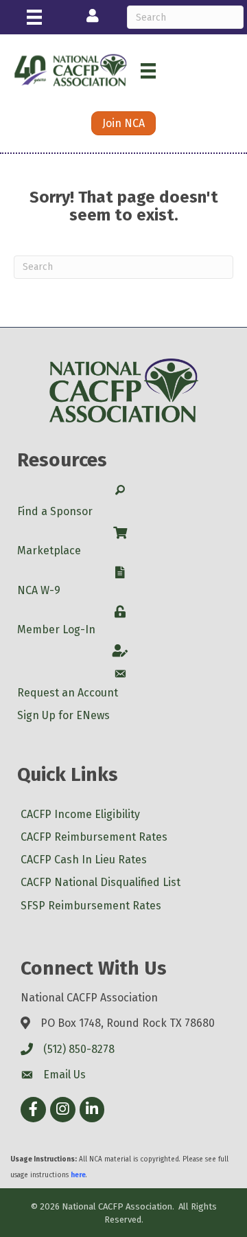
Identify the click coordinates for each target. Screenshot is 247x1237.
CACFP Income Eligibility (80, 814)
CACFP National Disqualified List (100, 882)
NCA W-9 (38, 590)
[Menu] (34, 17)
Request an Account (67, 692)
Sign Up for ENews (63, 715)
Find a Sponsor (55, 511)
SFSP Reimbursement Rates (91, 905)
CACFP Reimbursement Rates (94, 836)
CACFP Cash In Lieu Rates (84, 859)
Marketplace (49, 550)
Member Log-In (56, 629)
